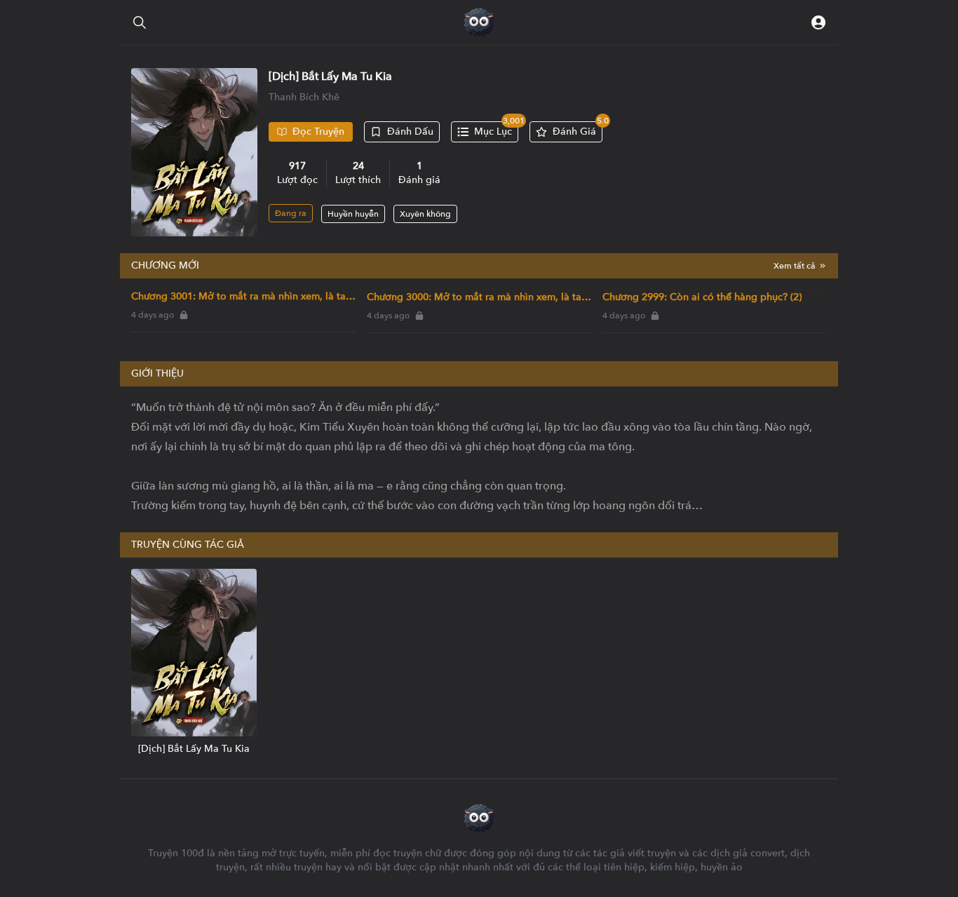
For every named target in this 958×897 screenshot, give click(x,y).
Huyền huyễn (353, 214)
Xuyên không (425, 214)
